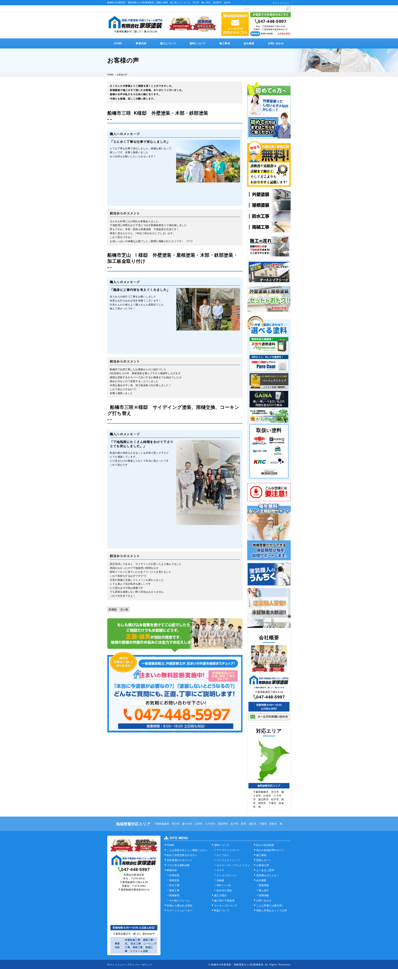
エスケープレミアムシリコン (233, 865)
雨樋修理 (174, 895)
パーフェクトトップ (228, 860)
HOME (118, 43)
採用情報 (264, 895)
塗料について (198, 43)
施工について (168, 43)
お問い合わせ (276, 43)
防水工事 (174, 885)
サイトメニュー (281, 2)
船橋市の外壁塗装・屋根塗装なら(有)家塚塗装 (237, 964)
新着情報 (264, 885)
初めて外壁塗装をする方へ (182, 855)
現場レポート (264, 860)
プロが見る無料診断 (178, 865)
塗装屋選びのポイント (179, 860)
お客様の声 (262, 865)
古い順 (124, 609)
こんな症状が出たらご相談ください (187, 850)
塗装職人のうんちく (267, 875)
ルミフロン (223, 855)
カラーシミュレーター (179, 910)
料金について (221, 910)
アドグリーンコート (228, 850)
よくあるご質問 (265, 870)
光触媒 (220, 880)
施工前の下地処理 (224, 900)
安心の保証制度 (265, 845)
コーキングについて (225, 905)
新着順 (113, 609)
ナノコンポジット (227, 875)
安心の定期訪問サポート (270, 850)
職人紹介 (264, 890)
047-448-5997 (272, 21)
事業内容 (141, 43)
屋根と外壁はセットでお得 (271, 910)
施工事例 (224, 43)
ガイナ (220, 870)
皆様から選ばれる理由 (179, 905)
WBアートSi (224, 885)
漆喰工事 (174, 890)
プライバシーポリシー (140, 964)
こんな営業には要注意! (269, 905)
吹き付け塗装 (224, 890)
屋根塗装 (174, 880)
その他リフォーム (179, 900)
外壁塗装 (174, 875)
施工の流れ (220, 895)
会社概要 (249, 43)
